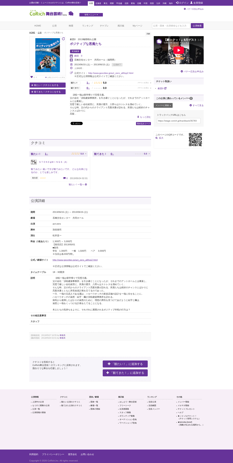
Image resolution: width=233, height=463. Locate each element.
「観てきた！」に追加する (127, 372)
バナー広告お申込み (195, 9)
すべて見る (198, 105)
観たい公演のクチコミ (70, 402)
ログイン (184, 2)
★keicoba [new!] (191, 423)
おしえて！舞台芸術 (128, 402)
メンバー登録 (183, 402)
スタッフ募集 (125, 412)
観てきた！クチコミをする (47, 91)
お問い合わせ (87, 454)
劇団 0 (78, 56)
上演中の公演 (38, 402)
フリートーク (125, 405)
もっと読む (145, 117)
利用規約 (33, 454)
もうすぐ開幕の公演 (40, 405)
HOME (37, 25)
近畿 (139, 3)
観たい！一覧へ (76, 184)
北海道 (98, 3)
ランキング (87, 25)
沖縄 (164, 3)
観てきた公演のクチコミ (71, 405)
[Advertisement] (116, 439)
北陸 (126, 3)
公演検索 (197, 25)
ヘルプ (180, 412)
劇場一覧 (94, 405)
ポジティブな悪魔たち (86, 43)
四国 (152, 3)
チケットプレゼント (186, 409)
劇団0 (160, 88)
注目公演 (152, 402)
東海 (133, 3)
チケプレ (104, 25)
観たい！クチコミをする (46, 85)
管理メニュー (90, 15)
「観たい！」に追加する (127, 364)
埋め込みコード (143, 123)
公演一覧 (36, 409)
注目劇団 (152, 405)
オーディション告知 (128, 419)
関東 (112, 3)
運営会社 (72, 454)
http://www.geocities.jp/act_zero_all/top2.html (110, 73)
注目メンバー (154, 409)
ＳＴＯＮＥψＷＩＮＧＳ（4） (53, 162)
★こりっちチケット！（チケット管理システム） (189, 417)
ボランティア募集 (127, 416)
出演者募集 (124, 409)
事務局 (62, 335)
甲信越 (119, 3)
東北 (105, 3)
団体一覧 (94, 402)
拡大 (161, 138)
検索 (71, 25)
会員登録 (198, 2)
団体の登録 (95, 409)
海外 (171, 3)
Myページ (137, 25)
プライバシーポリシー (53, 454)
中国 (145, 3)
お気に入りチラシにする (56, 77)
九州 (158, 3)
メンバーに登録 (162, 105)
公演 (54, 25)
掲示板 (121, 25)
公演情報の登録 (39, 412)
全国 (91, 3)
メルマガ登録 (183, 405)
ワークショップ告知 (128, 423)
